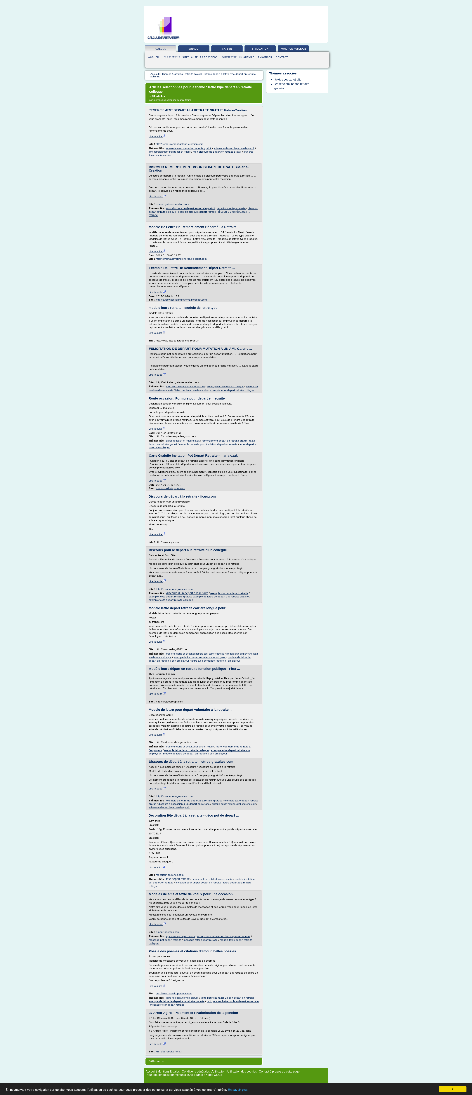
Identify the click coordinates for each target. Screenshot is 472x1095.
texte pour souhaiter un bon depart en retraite (223, 936)
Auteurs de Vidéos (204, 57)
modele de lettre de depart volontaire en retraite (190, 746)
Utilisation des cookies (242, 1071)
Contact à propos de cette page (279, 1071)
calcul (160, 49)
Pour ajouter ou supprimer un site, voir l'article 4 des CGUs (184, 1074)
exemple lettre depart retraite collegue (232, 390)
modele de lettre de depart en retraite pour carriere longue (195, 654)
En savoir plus (238, 1089)
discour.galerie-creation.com (172, 204)
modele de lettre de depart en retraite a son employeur (195, 753)
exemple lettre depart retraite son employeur (200, 657)
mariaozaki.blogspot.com (170, 488)
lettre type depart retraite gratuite (191, 390)
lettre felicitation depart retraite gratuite (185, 386)
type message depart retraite (180, 936)
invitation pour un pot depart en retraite (198, 882)
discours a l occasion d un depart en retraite (184, 803)
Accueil (153, 57)
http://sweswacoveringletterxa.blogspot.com (181, 258)
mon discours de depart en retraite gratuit (217, 151)
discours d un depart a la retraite (187, 593)
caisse (227, 48)
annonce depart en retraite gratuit (182, 441)
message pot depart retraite (165, 939)
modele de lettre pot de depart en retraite (212, 879)
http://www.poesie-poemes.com (174, 993)
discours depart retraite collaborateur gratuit (234, 804)
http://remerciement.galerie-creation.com (179, 143)
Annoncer (265, 57)
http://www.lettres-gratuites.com (174, 588)
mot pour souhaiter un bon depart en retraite (233, 1001)
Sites (186, 57)
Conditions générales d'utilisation (203, 1071)
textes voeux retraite (288, 79)
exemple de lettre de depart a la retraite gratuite (221, 596)
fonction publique (293, 48)
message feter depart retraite (200, 939)
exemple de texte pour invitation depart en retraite (208, 444)
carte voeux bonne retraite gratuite (291, 86)
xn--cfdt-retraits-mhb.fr (169, 1051)
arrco (194, 48)
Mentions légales (168, 1071)
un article (246, 57)
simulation (260, 48)
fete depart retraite (178, 878)
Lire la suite (156, 136)
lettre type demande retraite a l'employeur (215, 660)
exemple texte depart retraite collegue (171, 599)
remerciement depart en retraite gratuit (188, 148)
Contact (282, 57)
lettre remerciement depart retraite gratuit (234, 148)
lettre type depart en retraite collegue (225, 386)
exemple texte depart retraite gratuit (170, 596)
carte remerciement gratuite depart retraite (170, 152)
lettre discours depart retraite (231, 208)
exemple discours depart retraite (197, 211)
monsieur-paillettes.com (170, 874)
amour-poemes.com (168, 931)
